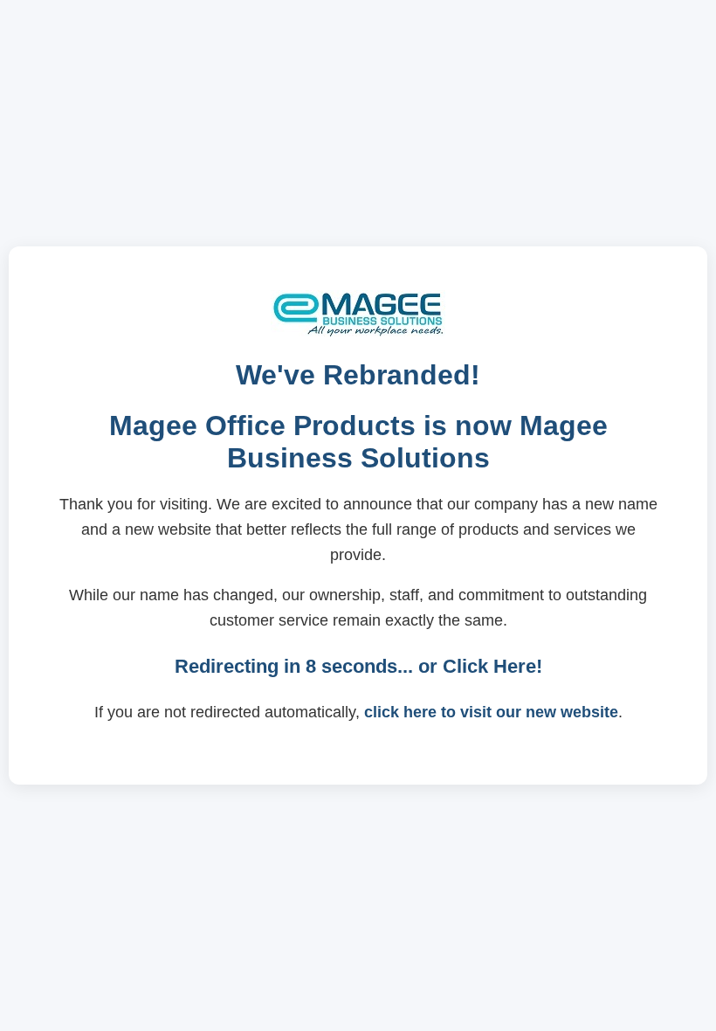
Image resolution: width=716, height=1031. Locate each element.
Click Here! (492, 666)
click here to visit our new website (491, 712)
